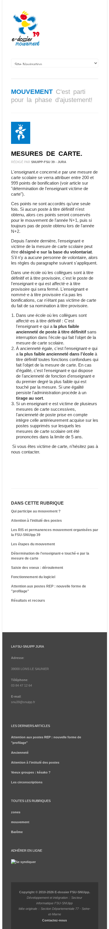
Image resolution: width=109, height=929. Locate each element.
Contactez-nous (54, 920)
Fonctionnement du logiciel (33, 577)
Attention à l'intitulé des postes (36, 521)
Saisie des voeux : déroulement (37, 568)
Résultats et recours (28, 601)
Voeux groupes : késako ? (31, 772)
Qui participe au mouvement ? (35, 511)
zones (15, 812)
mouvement (32, 91)
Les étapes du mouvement (33, 544)
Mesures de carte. (46, 153)
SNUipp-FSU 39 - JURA (48, 162)
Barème (17, 832)
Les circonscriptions (26, 782)
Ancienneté (19, 752)
